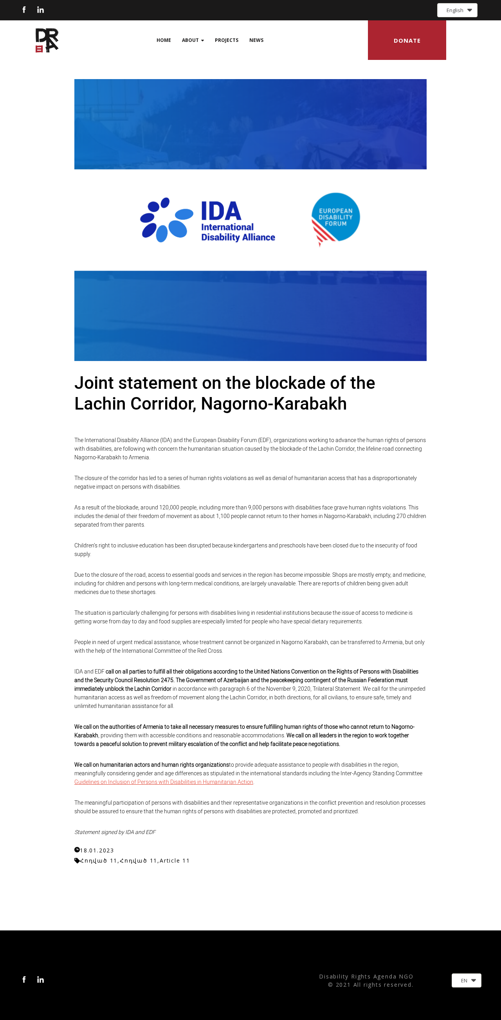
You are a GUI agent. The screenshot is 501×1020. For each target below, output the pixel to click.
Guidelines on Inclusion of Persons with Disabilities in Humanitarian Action (163, 782)
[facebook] (24, 9)
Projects (226, 40)
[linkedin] (40, 9)
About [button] (190, 40)
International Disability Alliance (122, 440)
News (256, 40)
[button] (457, 10)
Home (164, 40)
